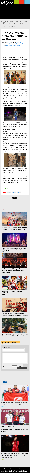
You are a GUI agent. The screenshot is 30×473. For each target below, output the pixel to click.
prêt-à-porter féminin (11, 45)
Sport (4, 26)
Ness (26, 2)
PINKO (3, 45)
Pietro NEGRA (19, 43)
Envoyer (21, 368)
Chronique (17, 21)
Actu (11, 21)
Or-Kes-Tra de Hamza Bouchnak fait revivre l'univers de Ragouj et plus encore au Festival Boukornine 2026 (15, 249)
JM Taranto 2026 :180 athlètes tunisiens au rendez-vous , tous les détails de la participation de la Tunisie (15, 229)
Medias (5, 24)
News (18, 192)
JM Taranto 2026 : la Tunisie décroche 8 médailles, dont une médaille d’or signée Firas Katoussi (14, 429)
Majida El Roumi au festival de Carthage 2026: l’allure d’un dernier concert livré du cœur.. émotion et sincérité (15, 455)
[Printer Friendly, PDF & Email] (7, 188)
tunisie (18, 45)
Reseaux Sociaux (19, 24)
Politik (10, 24)
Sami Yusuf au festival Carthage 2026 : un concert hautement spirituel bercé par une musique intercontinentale (14, 270)
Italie (10, 43)
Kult (16, 2)
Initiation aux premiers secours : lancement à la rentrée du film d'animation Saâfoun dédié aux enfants (13, 292)
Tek (21, 2)
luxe (14, 43)
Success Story (12, 26)
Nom (6, 347)
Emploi (25, 21)
